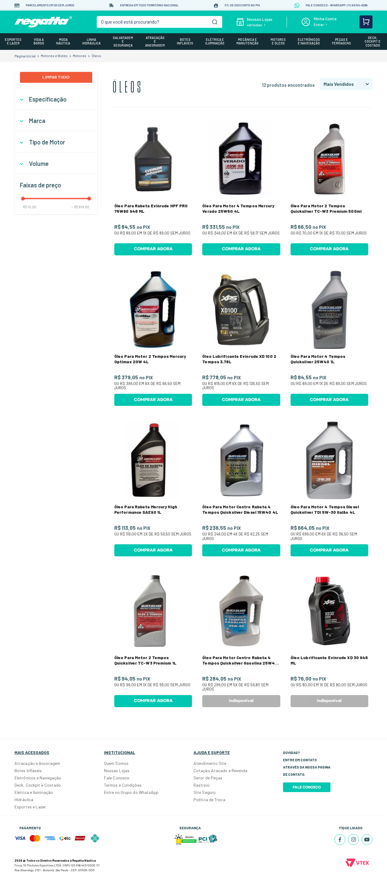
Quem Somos (116, 763)
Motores (79, 55)
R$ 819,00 (80, 207)
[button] (56, 99)
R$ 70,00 (29, 207)
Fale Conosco (116, 777)
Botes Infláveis (28, 770)
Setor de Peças (208, 777)
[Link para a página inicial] (25, 56)
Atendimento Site (210, 763)
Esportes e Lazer (30, 806)
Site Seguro (205, 792)
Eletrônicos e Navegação (38, 777)
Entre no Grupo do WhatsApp (131, 792)
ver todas (254, 25)
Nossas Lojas (116, 770)
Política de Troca (209, 799)
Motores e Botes (54, 55)
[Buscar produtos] (214, 21)
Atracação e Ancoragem (37, 763)
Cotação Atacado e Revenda (221, 770)
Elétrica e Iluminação (34, 792)
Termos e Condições (122, 785)
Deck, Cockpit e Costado (38, 785)
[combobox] (159, 22)
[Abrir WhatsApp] (372, 862)
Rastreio (202, 785)
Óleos (96, 55)
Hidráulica (24, 799)
